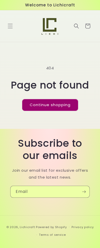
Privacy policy (83, 227)
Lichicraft (27, 227)
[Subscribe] (83, 192)
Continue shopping (50, 104)
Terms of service (52, 235)
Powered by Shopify (51, 227)
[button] (10, 26)
